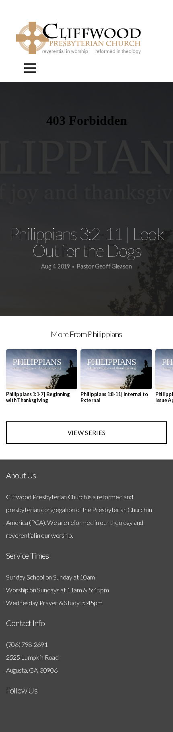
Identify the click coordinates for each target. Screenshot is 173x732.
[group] (41, 379)
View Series (86, 432)
